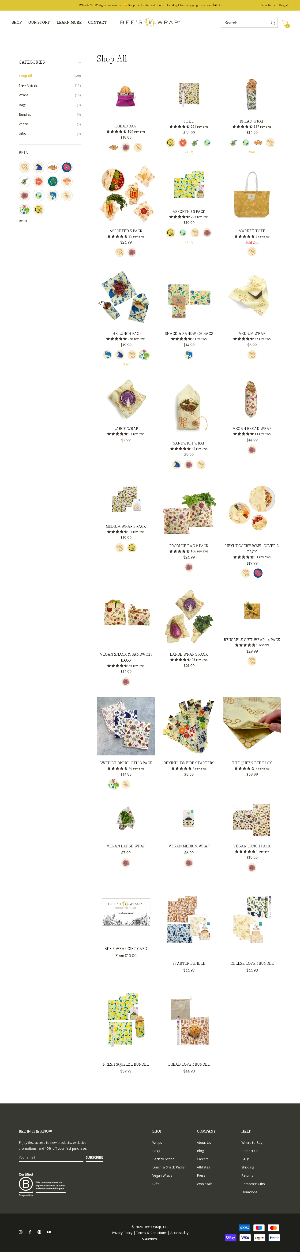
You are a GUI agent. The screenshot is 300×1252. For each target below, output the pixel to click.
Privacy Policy (122, 1232)
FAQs (245, 1159)
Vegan (50, 124)
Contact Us (249, 1151)
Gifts (50, 133)
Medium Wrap (252, 333)
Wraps (50, 95)
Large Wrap (126, 428)
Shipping (247, 1167)
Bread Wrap (252, 121)
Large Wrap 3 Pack (189, 654)
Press (201, 1175)
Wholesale (205, 1184)
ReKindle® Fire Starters (189, 763)
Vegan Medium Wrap (189, 846)
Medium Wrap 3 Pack (126, 526)
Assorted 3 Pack (189, 211)
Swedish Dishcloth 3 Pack (126, 763)
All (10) (189, 242)
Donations (249, 1192)
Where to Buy (251, 1142)
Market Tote (252, 231)
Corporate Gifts (253, 1184)
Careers (203, 1159)
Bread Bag (125, 126)
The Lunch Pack (126, 333)
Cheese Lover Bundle (252, 963)
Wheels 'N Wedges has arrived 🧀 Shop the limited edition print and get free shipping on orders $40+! (150, 5)
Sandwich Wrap (189, 443)
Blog (200, 1151)
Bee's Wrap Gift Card (126, 948)
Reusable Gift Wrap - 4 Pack (252, 640)
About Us (204, 1142)
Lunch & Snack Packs (168, 1167)
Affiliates (203, 1167)
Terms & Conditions (151, 1232)
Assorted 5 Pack (125, 231)
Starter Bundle (188, 963)
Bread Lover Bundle (189, 1064)
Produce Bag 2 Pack (189, 546)
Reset (23, 220)
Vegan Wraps (162, 1175)
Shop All (50, 75)
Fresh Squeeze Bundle (126, 1064)
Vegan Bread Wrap (252, 428)
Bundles (50, 114)
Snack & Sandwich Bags (189, 333)
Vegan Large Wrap (126, 846)
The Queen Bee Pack (252, 763)
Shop (157, 1131)
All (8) (252, 152)
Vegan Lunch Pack (252, 846)
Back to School (163, 1159)
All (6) (126, 364)
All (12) (189, 152)
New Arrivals (50, 85)
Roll (189, 121)
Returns (247, 1175)
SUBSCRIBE (94, 1157)
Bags (50, 105)
